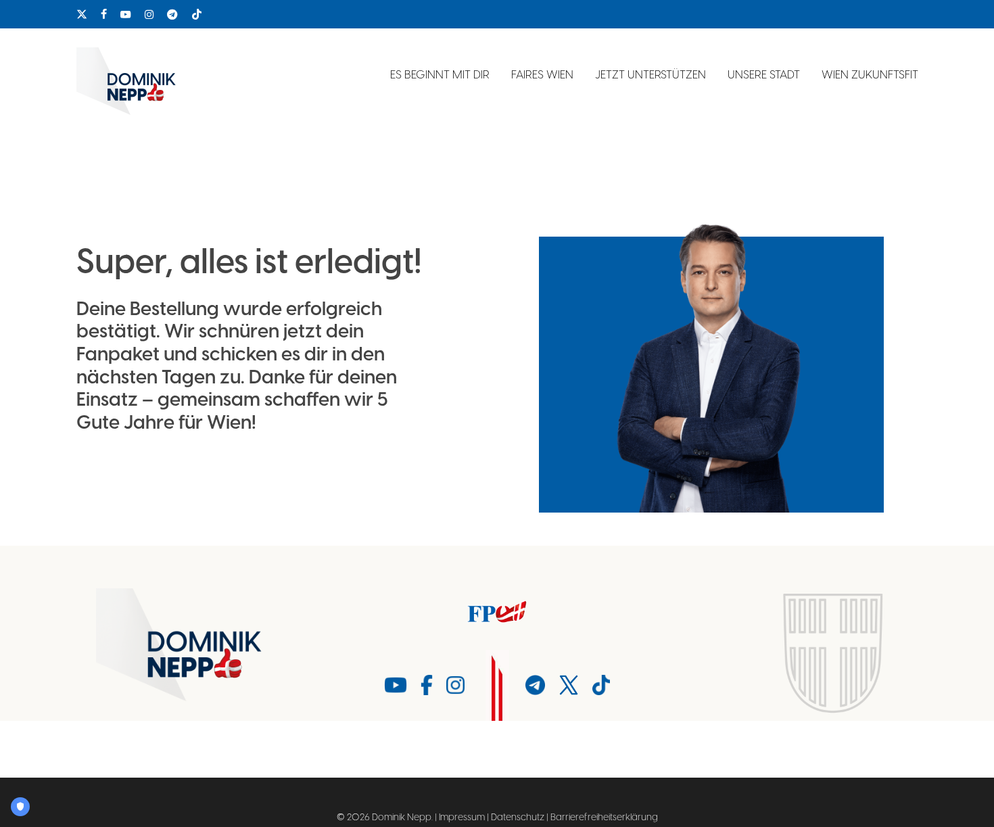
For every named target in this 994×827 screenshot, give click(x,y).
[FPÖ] (497, 611)
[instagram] (149, 14)
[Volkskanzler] (180, 644)
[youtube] (125, 14)
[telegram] (172, 14)
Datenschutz (517, 817)
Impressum (462, 817)
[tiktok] (196, 14)
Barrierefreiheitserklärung (604, 817)
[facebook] (104, 14)
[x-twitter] (81, 14)
